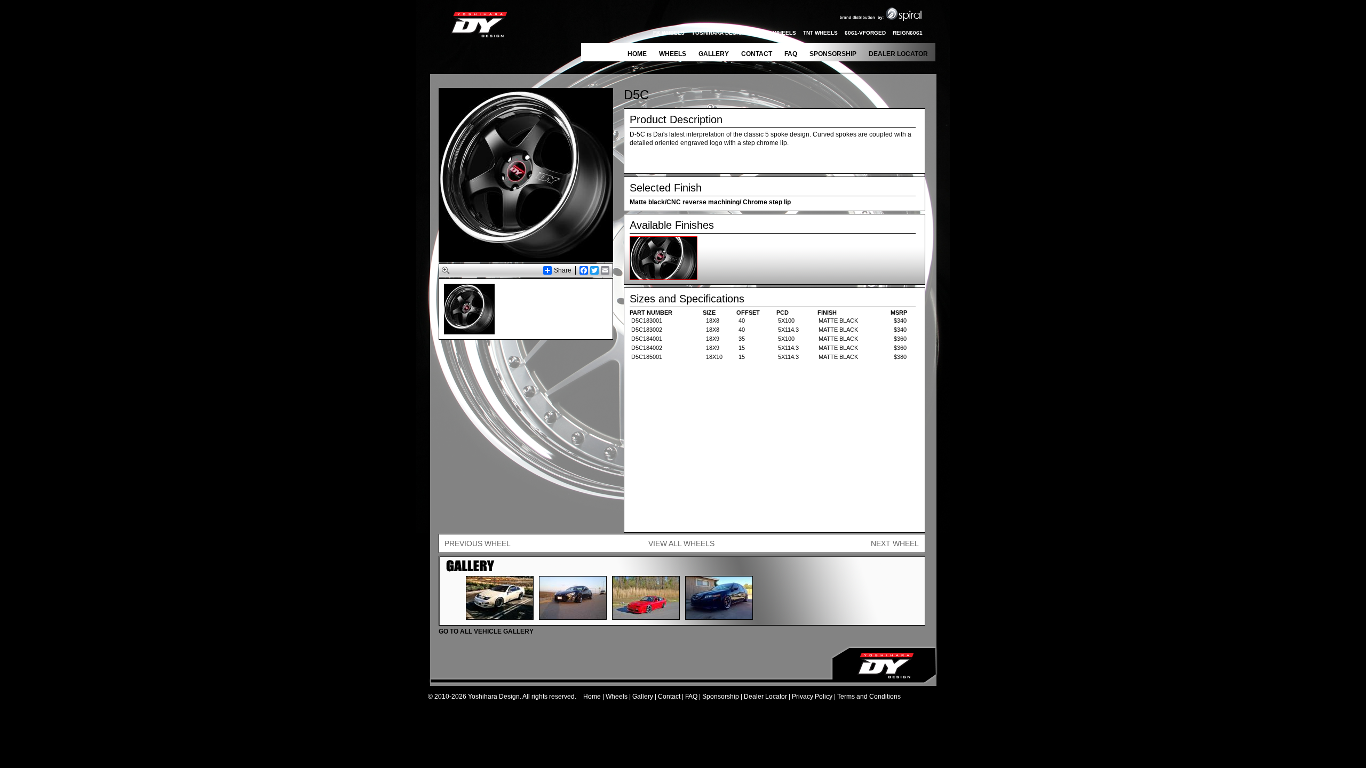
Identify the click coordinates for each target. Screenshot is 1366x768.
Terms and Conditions (869, 696)
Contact (756, 54)
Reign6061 (908, 33)
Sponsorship (832, 54)
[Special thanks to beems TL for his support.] (719, 617)
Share (562, 270)
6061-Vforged (865, 33)
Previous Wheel (477, 543)
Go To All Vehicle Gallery (486, 631)
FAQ (790, 54)
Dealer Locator (898, 54)
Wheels (672, 54)
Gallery (713, 54)
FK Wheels (669, 33)
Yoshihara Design (719, 33)
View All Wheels (681, 543)
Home (637, 54)
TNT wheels (820, 33)
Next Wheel (895, 543)
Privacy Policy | (814, 696)
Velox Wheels (774, 33)
